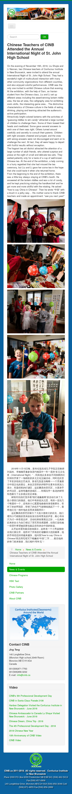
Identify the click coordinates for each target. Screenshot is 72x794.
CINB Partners (16, 592)
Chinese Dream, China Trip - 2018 (26, 721)
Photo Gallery (16, 586)
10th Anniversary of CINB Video (25, 735)
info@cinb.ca (23, 675)
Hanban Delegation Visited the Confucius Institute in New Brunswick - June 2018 (35, 707)
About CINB (15, 598)
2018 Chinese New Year (21, 730)
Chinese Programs (18, 575)
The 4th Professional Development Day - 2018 (32, 726)
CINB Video (15, 740)
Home (12, 563)
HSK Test (14, 581)
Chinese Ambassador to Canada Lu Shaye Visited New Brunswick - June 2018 (34, 714)
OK (44, 36)
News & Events (17, 569)
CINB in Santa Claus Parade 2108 (26, 700)
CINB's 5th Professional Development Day (30, 695)
